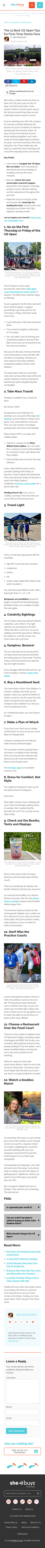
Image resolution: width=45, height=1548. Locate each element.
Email (9, 1418)
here (28, 15)
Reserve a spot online (25, 483)
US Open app (14, 768)
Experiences (26, 22)
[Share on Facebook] (8, 81)
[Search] (38, 1493)
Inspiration (15, 22)
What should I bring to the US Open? (20, 1235)
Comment (11, 1378)
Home (6, 22)
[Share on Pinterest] (24, 81)
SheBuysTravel (17, 1541)
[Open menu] (4, 5)
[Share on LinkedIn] (32, 81)
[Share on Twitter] (16, 81)
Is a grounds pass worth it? (19, 1207)
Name (9, 1407)
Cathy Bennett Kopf (19, 37)
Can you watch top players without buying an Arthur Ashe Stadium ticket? (21, 1221)
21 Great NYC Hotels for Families (22, 1259)
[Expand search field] (40, 5)
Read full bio (13, 1341)
